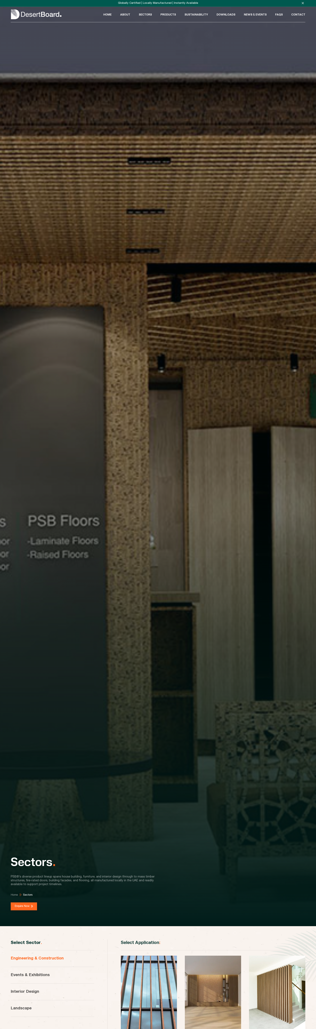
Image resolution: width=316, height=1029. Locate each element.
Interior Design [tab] (25, 992)
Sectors (145, 14)
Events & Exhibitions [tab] (30, 975)
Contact (298, 14)
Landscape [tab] (21, 1009)
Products (168, 14)
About (125, 14)
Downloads (226, 14)
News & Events (255, 14)
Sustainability (196, 14)
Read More (134, 1020)
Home (107, 14)
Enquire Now (22, 906)
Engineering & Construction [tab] (37, 959)
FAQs (279, 14)
